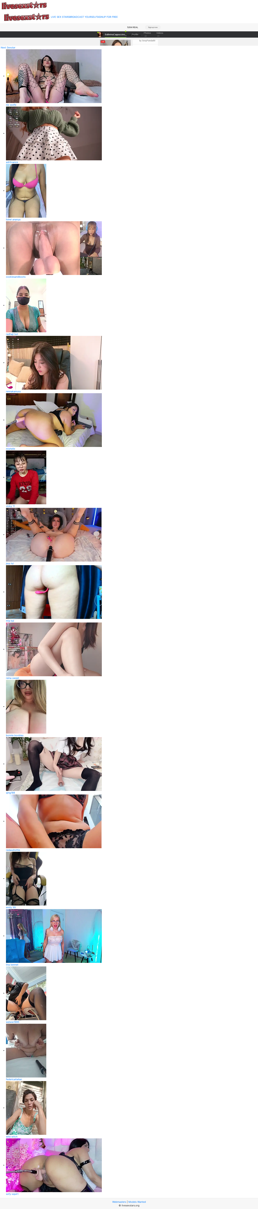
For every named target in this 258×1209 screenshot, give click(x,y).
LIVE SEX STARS (60, 16)
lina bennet (12, 964)
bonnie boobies (14, 735)
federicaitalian (14, 1079)
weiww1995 (12, 1021)
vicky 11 (10, 506)
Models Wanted (137, 1201)
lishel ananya (13, 219)
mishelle (10, 448)
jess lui (10, 563)
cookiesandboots (16, 276)
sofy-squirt (12, 1193)
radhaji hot (12, 334)
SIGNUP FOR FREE (107, 16)
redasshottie (13, 849)
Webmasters (119, 1201)
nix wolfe (11, 104)
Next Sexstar (8, 47)
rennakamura (13, 391)
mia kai (10, 620)
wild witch (11, 1136)
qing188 (10, 792)
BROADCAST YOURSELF (83, 16)
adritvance (12, 162)
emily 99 (11, 907)
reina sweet (12, 678)
